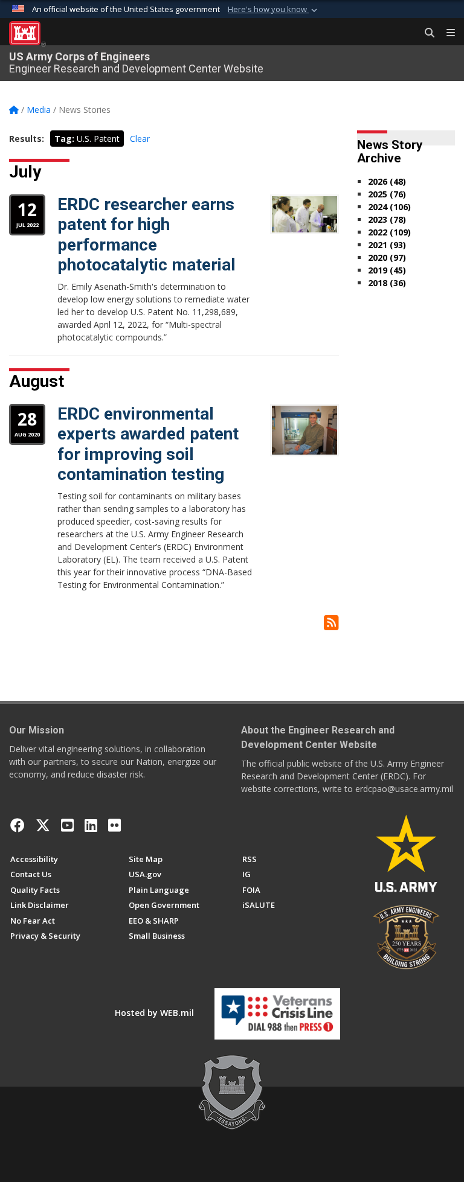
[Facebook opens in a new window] (17, 825)
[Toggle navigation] (446, 33)
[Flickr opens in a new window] (114, 825)
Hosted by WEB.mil (154, 1012)
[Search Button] (425, 33)
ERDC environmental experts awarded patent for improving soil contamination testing (148, 444)
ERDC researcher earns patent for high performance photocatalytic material (146, 234)
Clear (140, 138)
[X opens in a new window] (43, 825)
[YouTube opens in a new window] (67, 825)
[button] (274, 10)
